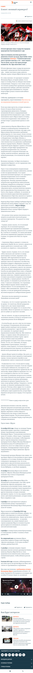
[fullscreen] (30, 594)
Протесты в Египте (8, 580)
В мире (3, 6)
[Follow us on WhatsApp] (16, 654)
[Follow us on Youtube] (2, 654)
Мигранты (16, 616)
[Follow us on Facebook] (9, 654)
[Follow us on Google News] (20, 654)
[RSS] (23, 654)
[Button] (28, 17)
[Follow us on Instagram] (5, 654)
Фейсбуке (13, 58)
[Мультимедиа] (10, 671)
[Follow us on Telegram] (13, 654)
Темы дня (15, 638)
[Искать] (22, 671)
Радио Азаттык (8, 582)
